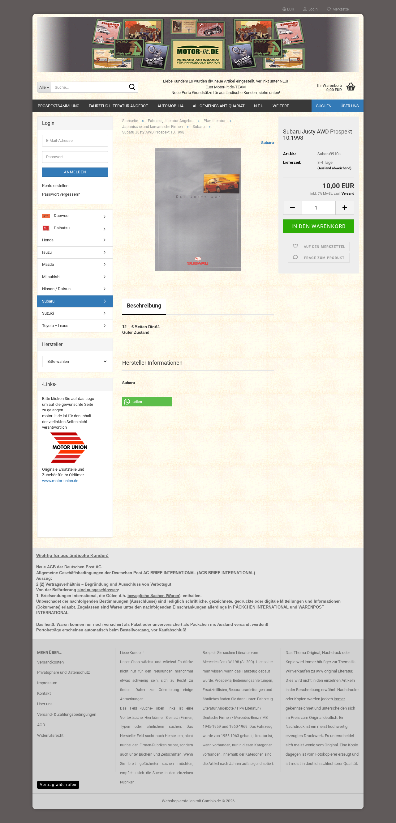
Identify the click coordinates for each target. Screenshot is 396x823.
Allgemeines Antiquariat (219, 106)
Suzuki (48, 313)
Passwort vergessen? (61, 194)
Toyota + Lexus (55, 325)
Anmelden (75, 172)
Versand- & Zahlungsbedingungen (66, 714)
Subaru (267, 142)
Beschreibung (144, 305)
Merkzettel (340, 9)
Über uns (350, 106)
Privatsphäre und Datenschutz (63, 672)
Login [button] (312, 9)
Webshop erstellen (178, 801)
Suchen (323, 106)
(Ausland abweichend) (334, 168)
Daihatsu (61, 228)
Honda (48, 240)
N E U (258, 106)
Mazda (48, 264)
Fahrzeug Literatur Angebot (118, 106)
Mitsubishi (51, 276)
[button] (288, 9)
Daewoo (60, 215)
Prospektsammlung (59, 106)
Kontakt (44, 693)
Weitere (281, 106)
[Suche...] (132, 87)
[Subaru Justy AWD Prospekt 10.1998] (198, 209)
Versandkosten (50, 662)
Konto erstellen (55, 185)
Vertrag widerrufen (58, 785)
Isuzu (47, 252)
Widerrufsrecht (50, 735)
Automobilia (170, 106)
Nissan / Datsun (56, 288)
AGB (41, 725)
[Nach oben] (379, 813)
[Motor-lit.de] (198, 44)
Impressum (47, 683)
